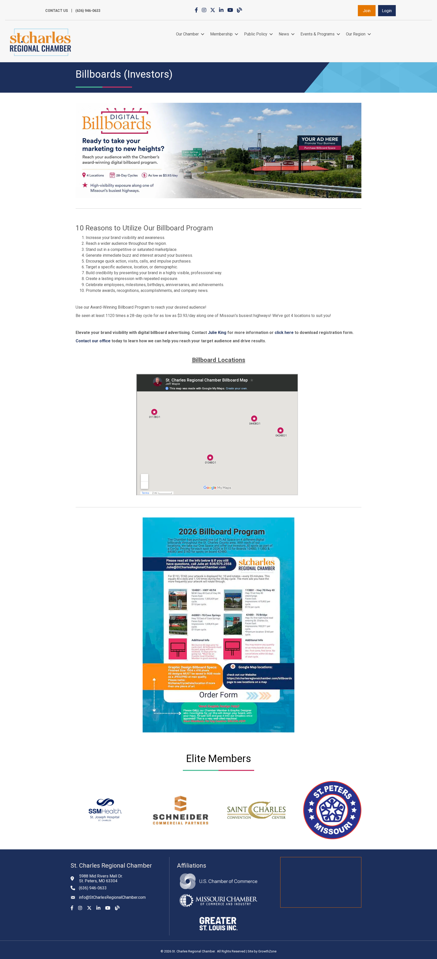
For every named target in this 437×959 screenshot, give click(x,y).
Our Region (355, 34)
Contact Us (56, 10)
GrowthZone (267, 951)
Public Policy (255, 34)
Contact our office (93, 340)
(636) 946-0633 (87, 10)
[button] (367, 10)
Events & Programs (317, 34)
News (284, 34)
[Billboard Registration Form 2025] (294, 332)
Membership (221, 34)
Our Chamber (187, 34)
